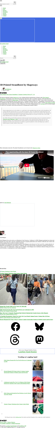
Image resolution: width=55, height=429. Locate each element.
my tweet (43, 104)
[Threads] (4, 93)
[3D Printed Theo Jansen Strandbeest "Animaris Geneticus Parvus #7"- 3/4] (17, 94)
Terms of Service (11, 422)
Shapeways (15, 97)
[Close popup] (1, 18)
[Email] (6, 93)
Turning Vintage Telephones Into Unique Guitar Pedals (13, 273)
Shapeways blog (36, 148)
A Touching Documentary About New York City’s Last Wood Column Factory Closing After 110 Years (25, 316)
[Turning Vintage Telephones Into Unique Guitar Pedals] (8, 271)
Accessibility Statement (5, 423)
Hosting (4, 48)
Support (4, 52)
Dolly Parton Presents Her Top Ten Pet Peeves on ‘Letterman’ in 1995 (17, 309)
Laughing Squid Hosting (27, 352)
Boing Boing (15, 100)
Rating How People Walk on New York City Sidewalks (13, 306)
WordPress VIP (22, 426)
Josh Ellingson (7, 202)
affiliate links (18, 417)
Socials (4, 51)
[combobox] (6, 58)
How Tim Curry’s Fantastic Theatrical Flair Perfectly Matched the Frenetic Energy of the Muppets (24, 313)
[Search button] (15, 57)
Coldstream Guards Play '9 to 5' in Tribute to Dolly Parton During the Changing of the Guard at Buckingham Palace (17, 383)
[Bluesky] (2, 93)
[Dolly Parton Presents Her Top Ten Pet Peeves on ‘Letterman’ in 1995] (8, 307)
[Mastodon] (39, 344)
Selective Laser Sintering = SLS (10, 119)
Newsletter (5, 50)
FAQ (4, 47)
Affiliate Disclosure (15, 423)
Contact (4, 53)
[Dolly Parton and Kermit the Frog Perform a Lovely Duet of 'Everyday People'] (38, 402)
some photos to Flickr (50, 102)
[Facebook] (1, 93)
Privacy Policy (3, 422)
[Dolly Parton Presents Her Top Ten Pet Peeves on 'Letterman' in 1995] (38, 370)
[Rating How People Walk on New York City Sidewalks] (27, 304)
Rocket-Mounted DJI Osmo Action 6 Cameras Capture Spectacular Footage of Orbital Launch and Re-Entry (26, 319)
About (4, 46)
